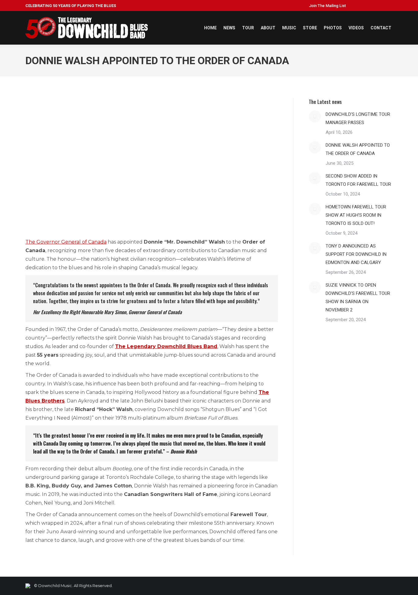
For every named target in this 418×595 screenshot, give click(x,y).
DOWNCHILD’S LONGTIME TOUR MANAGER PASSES (358, 118)
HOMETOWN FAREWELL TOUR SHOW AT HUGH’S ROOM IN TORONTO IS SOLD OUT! (356, 215)
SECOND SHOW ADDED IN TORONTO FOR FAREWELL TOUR (358, 180)
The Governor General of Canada (65, 242)
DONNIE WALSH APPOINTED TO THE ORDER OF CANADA (358, 149)
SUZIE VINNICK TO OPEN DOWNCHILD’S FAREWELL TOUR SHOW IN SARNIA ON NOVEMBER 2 (358, 297)
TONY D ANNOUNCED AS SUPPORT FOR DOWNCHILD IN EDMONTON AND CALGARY (356, 254)
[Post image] (315, 116)
